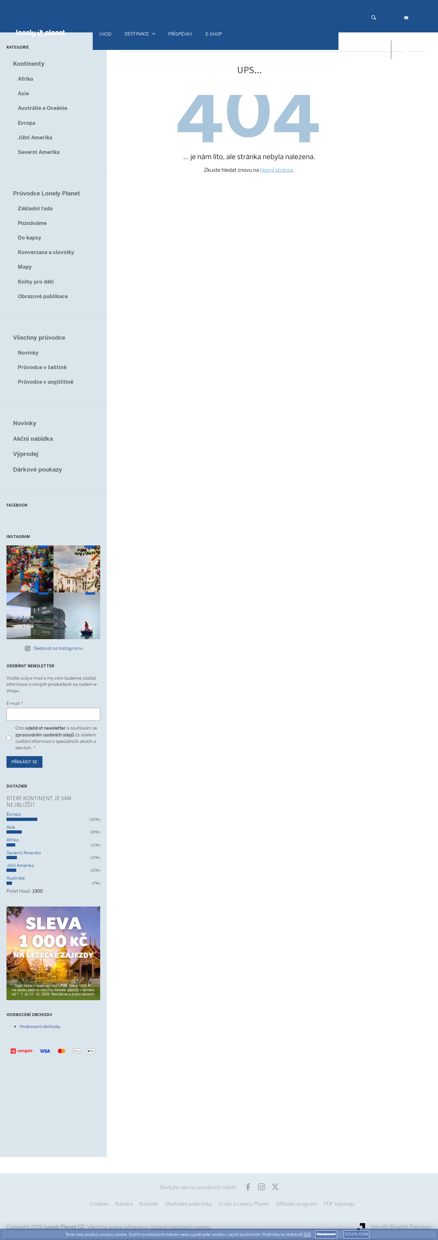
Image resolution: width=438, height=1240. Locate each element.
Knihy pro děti (36, 281)
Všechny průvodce (39, 337)
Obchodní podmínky (188, 1203)
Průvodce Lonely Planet (46, 193)
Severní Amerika (39, 152)
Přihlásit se (24, 762)
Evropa (26, 123)
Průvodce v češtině (42, 367)
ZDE (307, 1234)
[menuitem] (105, 34)
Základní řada (35, 208)
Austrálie (15, 878)
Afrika (25, 79)
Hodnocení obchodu (39, 1026)
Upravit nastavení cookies (180, 1226)
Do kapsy (29, 237)
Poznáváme (32, 223)
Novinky (28, 352)
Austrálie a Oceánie (42, 108)
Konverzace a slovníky (46, 252)
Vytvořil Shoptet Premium (401, 1226)
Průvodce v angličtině (45, 382)
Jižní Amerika (35, 137)
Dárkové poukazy (37, 469)
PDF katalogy (339, 1203)
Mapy (25, 266)
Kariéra (124, 1203)
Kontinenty (28, 63)
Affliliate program (296, 1203)
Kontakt (148, 1203)
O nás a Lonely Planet (243, 1203)
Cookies (99, 1203)
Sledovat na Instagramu (58, 648)
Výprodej (25, 454)
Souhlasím (356, 1234)
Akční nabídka (33, 438)
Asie (23, 93)
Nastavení (326, 1234)
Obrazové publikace (43, 296)
